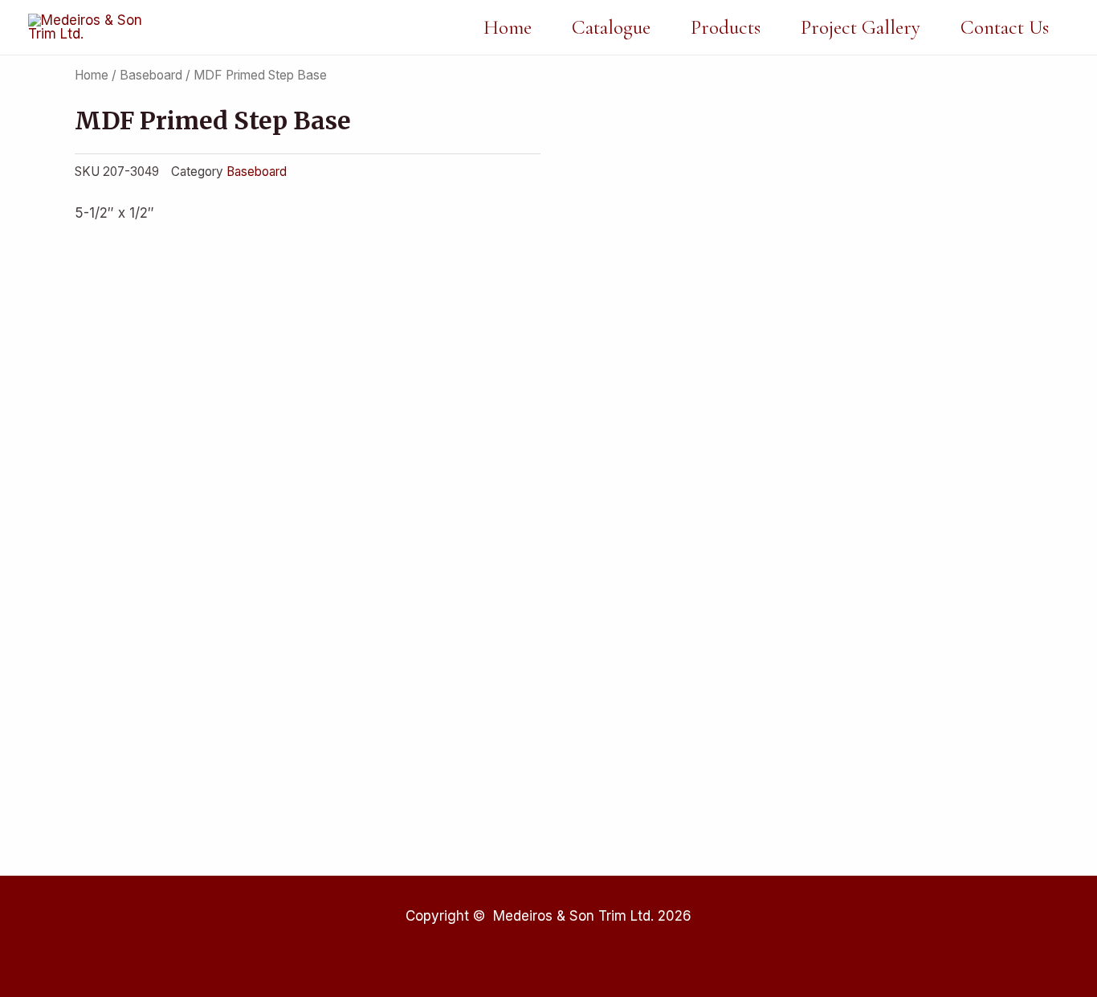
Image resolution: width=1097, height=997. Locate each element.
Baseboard (151, 75)
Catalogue (611, 27)
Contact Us (1004, 27)
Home (507, 27)
